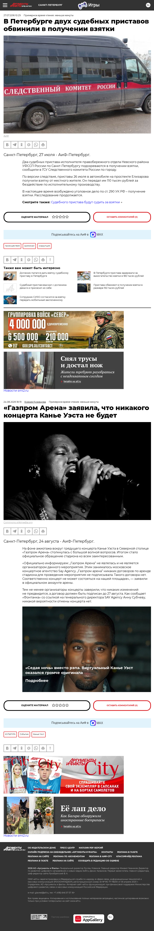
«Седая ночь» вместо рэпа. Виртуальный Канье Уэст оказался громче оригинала (79, 670)
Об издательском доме (42, 848)
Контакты (107, 852)
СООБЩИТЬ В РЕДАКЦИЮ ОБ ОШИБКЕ (98, 861)
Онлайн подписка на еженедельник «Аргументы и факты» (62, 852)
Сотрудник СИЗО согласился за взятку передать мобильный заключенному (43, 298)
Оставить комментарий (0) (122, 217)
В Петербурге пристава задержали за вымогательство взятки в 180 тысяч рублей (119, 274)
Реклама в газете (127, 852)
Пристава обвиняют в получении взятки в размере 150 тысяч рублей (118, 286)
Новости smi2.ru (16, 390)
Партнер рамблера (60, 917)
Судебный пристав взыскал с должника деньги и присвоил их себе (43, 286)
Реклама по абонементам (69, 856)
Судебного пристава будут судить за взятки (85, 202)
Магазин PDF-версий (91, 848)
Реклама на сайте (38, 856)
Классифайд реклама (129, 856)
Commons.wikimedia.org (18, 522)
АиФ (6, 135)
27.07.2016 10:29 (12, 15)
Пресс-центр (67, 848)
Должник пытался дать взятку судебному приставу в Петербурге (44, 274)
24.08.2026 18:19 (12, 401)
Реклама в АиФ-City (100, 856)
